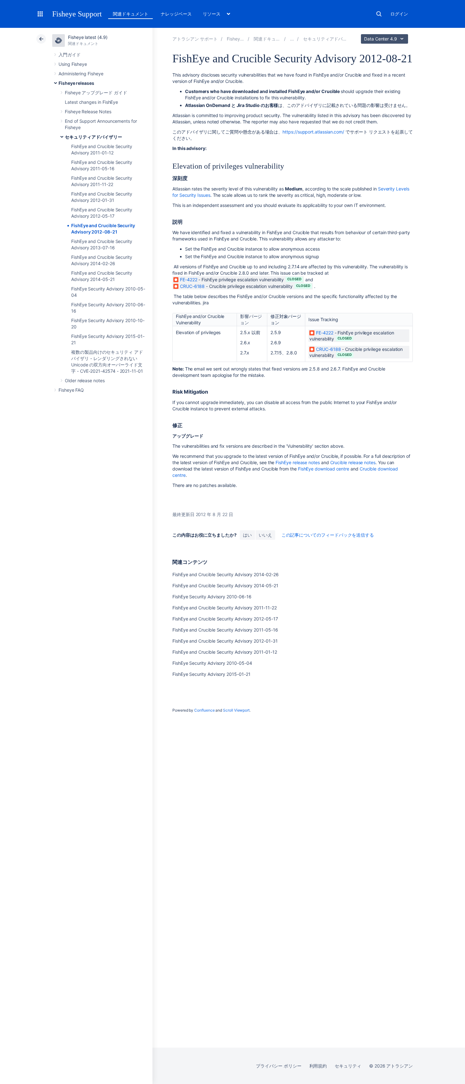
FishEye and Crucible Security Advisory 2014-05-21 (225, 585)
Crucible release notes (352, 462)
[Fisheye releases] (292, 38)
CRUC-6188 (192, 286)
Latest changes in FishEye (91, 102)
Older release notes (85, 380)
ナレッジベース (176, 13)
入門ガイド (70, 54)
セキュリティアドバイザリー (93, 137)
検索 (379, 14)
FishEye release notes (298, 462)
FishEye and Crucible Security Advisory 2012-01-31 (225, 641)
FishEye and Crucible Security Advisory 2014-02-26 (225, 574)
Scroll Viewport (236, 710)
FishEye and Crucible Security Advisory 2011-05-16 (225, 629)
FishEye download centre (323, 468)
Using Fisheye (73, 64)
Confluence (204, 710)
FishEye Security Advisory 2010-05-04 (212, 663)
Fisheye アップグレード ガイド (96, 92)
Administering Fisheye (81, 73)
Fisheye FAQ (71, 390)
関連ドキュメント (130, 13)
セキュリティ (348, 1065)
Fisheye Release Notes (88, 111)
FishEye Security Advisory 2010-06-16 (211, 596)
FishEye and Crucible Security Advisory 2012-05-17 (225, 618)
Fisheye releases (76, 83)
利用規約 (318, 1065)
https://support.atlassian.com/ (313, 131)
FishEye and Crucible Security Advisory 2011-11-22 (224, 607)
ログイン (399, 13)
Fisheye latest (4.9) (88, 37)
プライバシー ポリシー (278, 1065)
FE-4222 (188, 279)
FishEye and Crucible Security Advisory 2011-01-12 (224, 652)
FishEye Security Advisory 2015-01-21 (211, 674)
